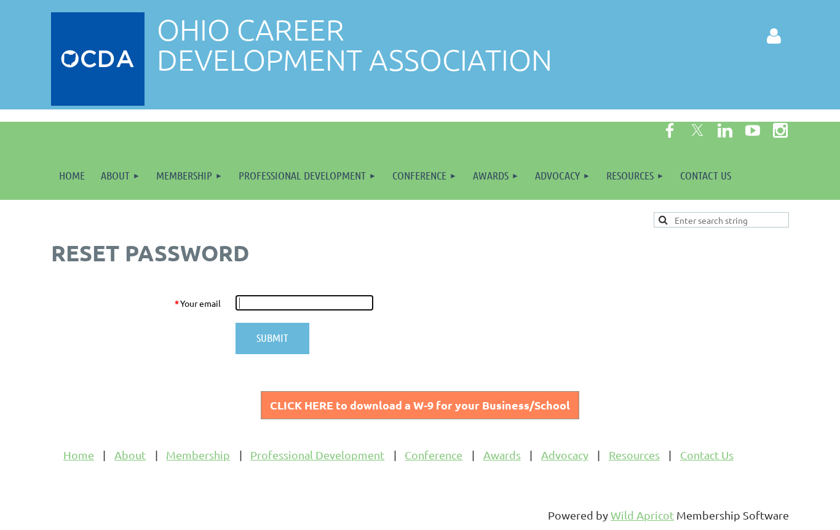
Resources (634, 454)
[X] (697, 130)
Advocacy (564, 454)
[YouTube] (752, 130)
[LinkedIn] (725, 130)
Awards (502, 454)
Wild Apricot (642, 514)
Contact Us (707, 454)
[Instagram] (780, 130)
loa (420, 405)
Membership (198, 454)
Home (78, 454)
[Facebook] (669, 130)
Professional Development (317, 454)
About (130, 454)
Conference (433, 454)
